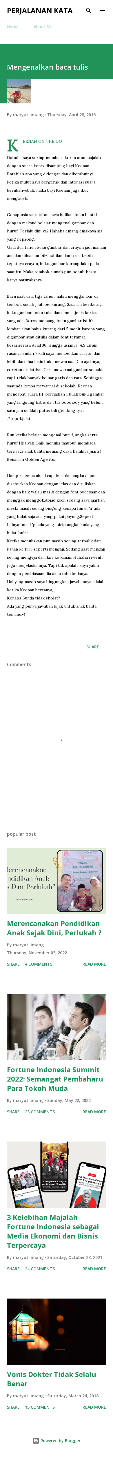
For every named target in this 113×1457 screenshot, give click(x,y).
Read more (94, 964)
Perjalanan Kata (40, 10)
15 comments (40, 1407)
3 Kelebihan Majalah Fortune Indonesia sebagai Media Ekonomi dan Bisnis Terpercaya (53, 1231)
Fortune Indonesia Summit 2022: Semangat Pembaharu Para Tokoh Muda (55, 1079)
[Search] (88, 10)
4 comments (38, 964)
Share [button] (92, 647)
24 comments (40, 1268)
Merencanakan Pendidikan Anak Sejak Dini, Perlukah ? (54, 927)
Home (13, 27)
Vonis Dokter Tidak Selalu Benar (51, 1378)
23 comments (40, 1111)
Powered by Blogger (60, 1440)
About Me (43, 27)
